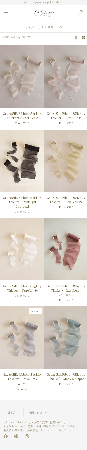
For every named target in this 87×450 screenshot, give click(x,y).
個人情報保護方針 (14, 430)
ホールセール (48, 430)
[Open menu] (10, 12)
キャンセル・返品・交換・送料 (22, 426)
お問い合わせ (58, 422)
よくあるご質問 (38, 422)
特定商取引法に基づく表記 (59, 426)
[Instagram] (27, 436)
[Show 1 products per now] (76, 37)
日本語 (11, 412)
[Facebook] (6, 436)
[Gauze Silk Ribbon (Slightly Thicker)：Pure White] (22, 249)
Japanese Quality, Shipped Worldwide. (43, 2)
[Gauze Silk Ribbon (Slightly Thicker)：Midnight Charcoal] (22, 161)
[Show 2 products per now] (83, 37)
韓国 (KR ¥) (35, 412)
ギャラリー (65, 430)
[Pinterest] (16, 436)
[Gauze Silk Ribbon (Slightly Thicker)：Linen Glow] (22, 76)
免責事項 (32, 430)
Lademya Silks (13, 422)
